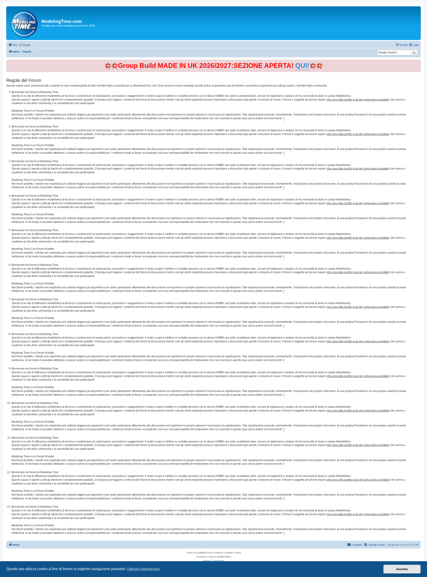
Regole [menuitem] (26, 45)
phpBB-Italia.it (224, 556)
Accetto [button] (402, 569)
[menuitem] (12, 45)
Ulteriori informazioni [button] (143, 569)
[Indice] (24, 23)
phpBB (200, 552)
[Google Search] (414, 52)
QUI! (302, 65)
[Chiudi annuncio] (418, 62)
